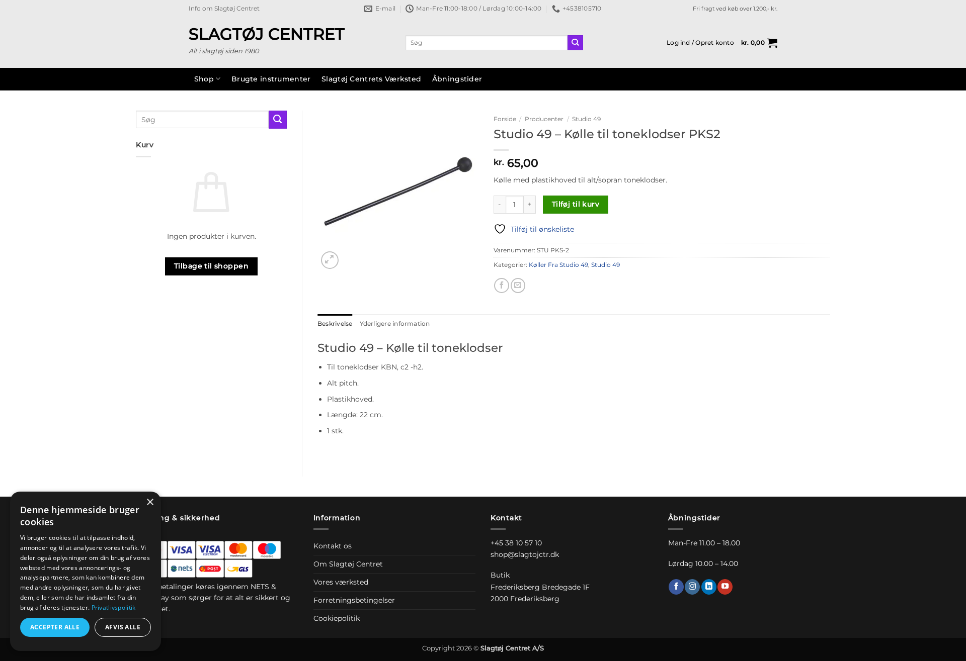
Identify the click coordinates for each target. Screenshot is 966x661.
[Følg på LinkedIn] (708, 587)
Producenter (544, 119)
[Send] (575, 43)
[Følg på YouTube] (725, 587)
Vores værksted (340, 582)
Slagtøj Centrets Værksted (371, 78)
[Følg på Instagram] (692, 587)
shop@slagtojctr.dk (525, 554)
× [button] (149, 502)
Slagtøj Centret (267, 34)
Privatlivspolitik (114, 607)
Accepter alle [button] (54, 627)
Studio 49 (586, 119)
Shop (204, 78)
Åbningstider (457, 78)
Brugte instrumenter (270, 78)
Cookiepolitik (336, 618)
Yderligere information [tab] (395, 323)
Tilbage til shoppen (211, 265)
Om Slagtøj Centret (348, 564)
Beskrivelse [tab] (335, 323)
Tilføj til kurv (575, 204)
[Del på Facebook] (501, 285)
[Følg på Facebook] (676, 587)
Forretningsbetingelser (354, 600)
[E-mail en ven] (518, 285)
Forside (505, 119)
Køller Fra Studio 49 (558, 264)
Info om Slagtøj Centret (224, 8)
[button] (700, 43)
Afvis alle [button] (122, 627)
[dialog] (85, 571)
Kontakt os (332, 545)
